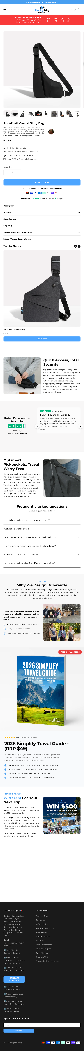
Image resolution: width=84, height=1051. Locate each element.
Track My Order (42, 916)
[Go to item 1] (7, 114)
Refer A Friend (42, 953)
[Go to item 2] (14, 114)
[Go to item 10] (77, 114)
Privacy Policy (41, 932)
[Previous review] (37, 426)
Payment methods (44, 945)
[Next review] (80, 426)
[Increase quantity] (18, 172)
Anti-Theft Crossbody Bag (14, 329)
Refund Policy (42, 924)
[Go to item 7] (54, 114)
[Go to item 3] (22, 114)
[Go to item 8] (62, 114)
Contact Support (14, 979)
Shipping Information (45, 928)
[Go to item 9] (70, 114)
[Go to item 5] (38, 114)
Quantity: (8, 167)
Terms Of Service (43, 937)
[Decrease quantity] (7, 172)
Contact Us (40, 920)
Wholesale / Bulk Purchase (47, 961)
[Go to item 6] (46, 114)
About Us (40, 941)
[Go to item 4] (30, 114)
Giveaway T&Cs (42, 957)
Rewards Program (43, 949)
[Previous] (26, 2)
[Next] (58, 2)
